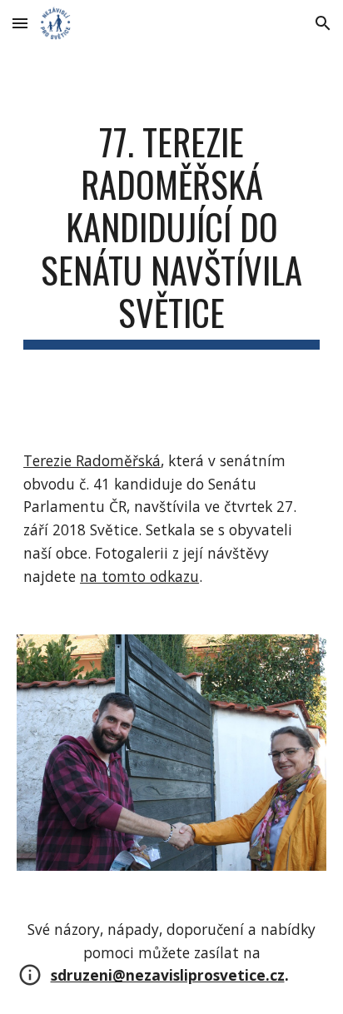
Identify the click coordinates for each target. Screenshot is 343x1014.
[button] (20, 23)
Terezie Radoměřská (92, 460)
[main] (171, 234)
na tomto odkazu (139, 576)
